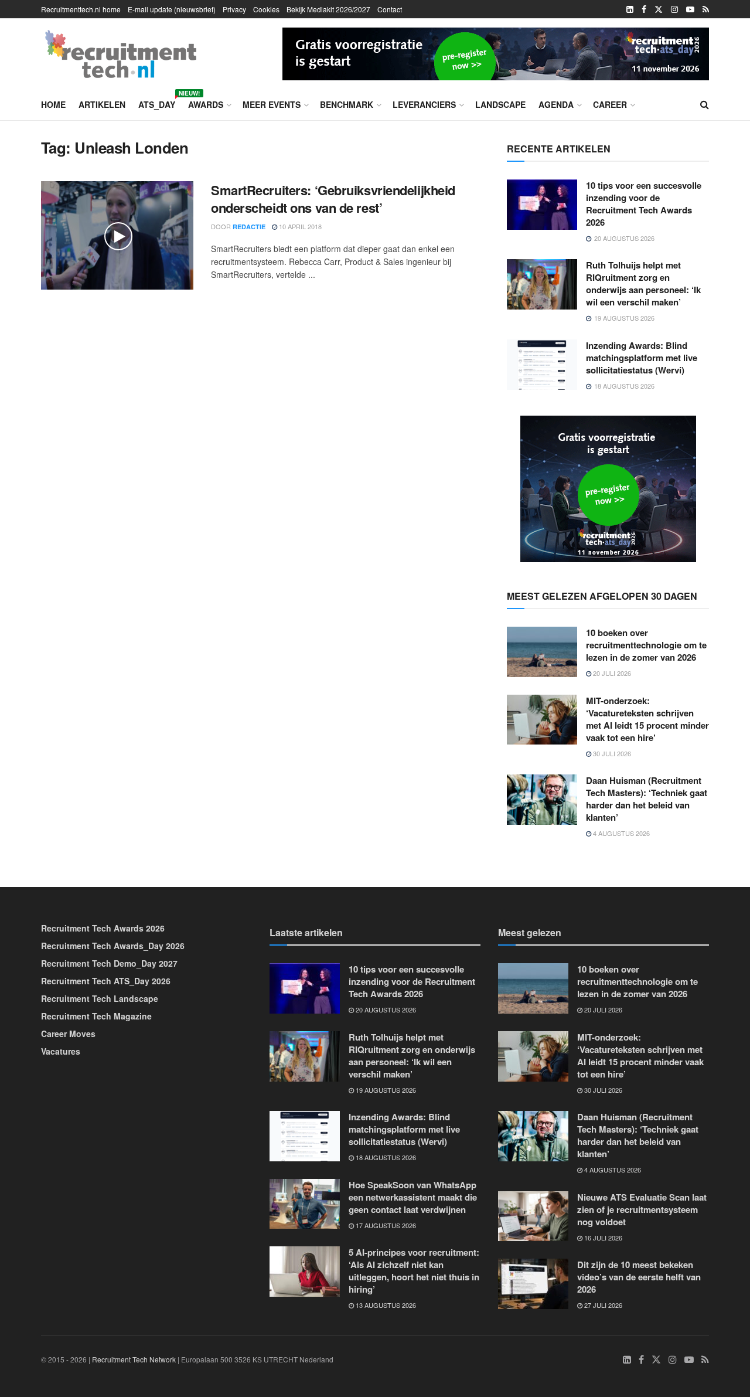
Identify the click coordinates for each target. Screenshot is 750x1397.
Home (53, 104)
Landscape (500, 104)
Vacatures (60, 1051)
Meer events (272, 104)
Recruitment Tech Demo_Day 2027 (109, 963)
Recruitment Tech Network (134, 1359)
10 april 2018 (299, 226)
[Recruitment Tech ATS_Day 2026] (495, 52)
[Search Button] (704, 104)
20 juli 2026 (611, 673)
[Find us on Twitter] (658, 9)
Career (610, 104)
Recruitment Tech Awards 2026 (103, 928)
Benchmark (346, 104)
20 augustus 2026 (385, 1009)
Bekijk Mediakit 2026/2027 (328, 9)
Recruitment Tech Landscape (99, 998)
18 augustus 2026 (385, 1157)
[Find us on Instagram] (674, 9)
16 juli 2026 (602, 1237)
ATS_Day (156, 102)
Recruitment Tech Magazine (96, 1016)
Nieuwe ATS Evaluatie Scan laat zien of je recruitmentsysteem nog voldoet (642, 1209)
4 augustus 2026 (620, 833)
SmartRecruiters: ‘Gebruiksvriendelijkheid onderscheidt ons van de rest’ (333, 199)
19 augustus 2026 (385, 1090)
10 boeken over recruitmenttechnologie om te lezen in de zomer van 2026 (646, 645)
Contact (389, 9)
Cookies (266, 9)
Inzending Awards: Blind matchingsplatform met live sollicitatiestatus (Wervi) (641, 357)
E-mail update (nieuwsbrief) (172, 9)
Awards (205, 104)
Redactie (249, 226)
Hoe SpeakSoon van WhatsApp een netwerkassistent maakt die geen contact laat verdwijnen (413, 1197)
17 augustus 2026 (385, 1225)
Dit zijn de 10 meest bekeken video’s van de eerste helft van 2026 (639, 1277)
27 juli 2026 (602, 1305)
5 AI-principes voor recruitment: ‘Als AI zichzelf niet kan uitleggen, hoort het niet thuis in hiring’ (414, 1271)
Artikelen (102, 104)
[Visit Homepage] (120, 54)
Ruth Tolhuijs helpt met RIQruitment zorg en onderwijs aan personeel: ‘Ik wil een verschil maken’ (643, 283)
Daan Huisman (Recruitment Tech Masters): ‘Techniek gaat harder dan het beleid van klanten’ (646, 799)
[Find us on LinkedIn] (629, 9)
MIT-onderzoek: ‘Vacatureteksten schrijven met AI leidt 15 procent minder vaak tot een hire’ (647, 719)
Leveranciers (424, 104)
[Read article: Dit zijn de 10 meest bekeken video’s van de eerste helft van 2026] (533, 1284)
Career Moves (68, 1033)
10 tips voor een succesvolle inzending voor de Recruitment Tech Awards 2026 (643, 204)
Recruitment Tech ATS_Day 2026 (106, 981)
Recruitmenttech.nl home (81, 9)
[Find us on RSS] (706, 9)
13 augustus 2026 (385, 1305)
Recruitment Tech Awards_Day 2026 (113, 945)
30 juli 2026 (611, 753)
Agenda (556, 104)
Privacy (234, 9)
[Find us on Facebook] (644, 9)
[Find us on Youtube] (690, 9)
